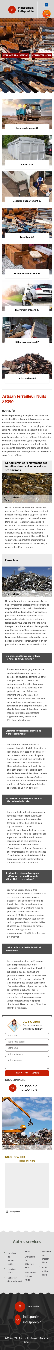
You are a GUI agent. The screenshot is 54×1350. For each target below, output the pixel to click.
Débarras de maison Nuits (46, 1257)
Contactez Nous (41, 55)
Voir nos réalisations (15, 55)
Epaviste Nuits (12, 1271)
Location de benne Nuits (12, 1258)
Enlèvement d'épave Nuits (29, 1276)
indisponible (26, 7)
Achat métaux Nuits (46, 1271)
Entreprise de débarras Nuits (29, 1262)
